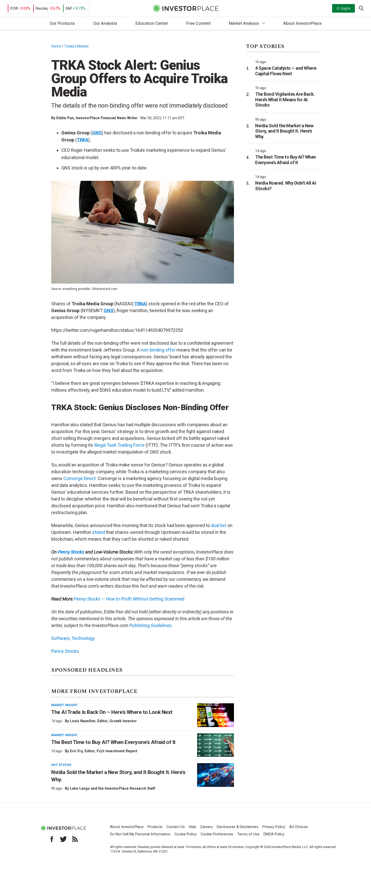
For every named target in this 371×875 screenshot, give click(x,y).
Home (56, 46)
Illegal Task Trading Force (119, 445)
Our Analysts (105, 23)
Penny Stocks (71, 552)
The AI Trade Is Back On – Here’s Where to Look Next (112, 712)
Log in (345, 8)
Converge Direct (79, 478)
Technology (83, 638)
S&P (68, 8)
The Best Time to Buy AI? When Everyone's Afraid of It (285, 159)
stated (98, 532)
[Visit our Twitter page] (63, 839)
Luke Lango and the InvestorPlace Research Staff (112, 788)
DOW (14, 8)
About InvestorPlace (302, 23)
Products (155, 827)
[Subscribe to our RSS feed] (75, 839)
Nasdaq (42, 8)
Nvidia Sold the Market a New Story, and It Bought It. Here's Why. (284, 131)
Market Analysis (244, 23)
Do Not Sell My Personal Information (140, 834)
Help (192, 827)
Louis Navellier (82, 721)
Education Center (152, 23)
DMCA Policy (273, 834)
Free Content (198, 23)
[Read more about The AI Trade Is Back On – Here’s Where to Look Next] (215, 715)
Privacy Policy (273, 827)
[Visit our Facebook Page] (52, 839)
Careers (206, 827)
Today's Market (76, 46)
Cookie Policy (185, 834)
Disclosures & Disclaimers (237, 827)
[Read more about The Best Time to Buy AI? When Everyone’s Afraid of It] (215, 745)
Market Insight (64, 705)
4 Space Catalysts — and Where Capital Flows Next (285, 70)
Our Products (62, 23)
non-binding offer (158, 350)
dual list (218, 525)
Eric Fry (76, 751)
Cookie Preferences (217, 834)
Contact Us (176, 827)
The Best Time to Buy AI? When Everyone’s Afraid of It (113, 742)
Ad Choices (298, 827)
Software (60, 638)
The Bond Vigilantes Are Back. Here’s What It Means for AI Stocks (285, 99)
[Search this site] (361, 8)
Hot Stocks (61, 765)
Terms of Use (248, 834)
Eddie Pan (65, 118)
